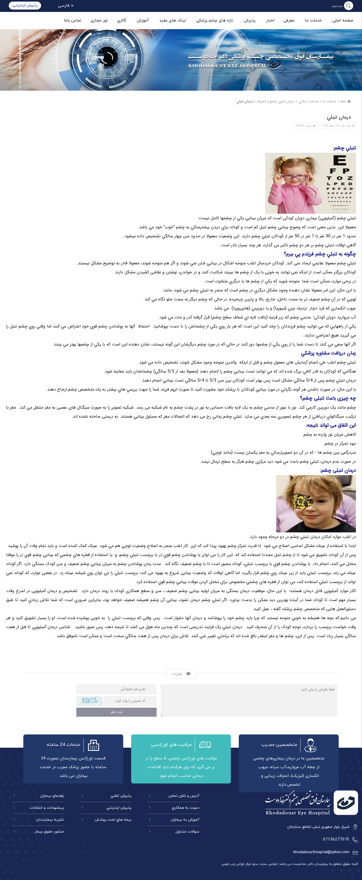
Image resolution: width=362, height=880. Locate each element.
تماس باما (72, 20)
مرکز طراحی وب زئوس (236, 864)
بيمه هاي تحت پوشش (113, 819)
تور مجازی (99, 20)
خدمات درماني (309, 101)
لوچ (353, 299)
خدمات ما (313, 20)
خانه (343, 101)
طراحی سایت (267, 864)
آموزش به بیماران (185, 819)
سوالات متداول (187, 831)
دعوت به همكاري (185, 807)
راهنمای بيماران (52, 795)
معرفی (289, 20)
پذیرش (249, 20)
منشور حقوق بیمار (49, 831)
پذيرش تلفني (121, 795)
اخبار (270, 20)
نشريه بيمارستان (50, 819)
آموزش (143, 20)
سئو (254, 864)
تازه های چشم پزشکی (214, 20)
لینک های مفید (172, 20)
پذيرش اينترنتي (118, 807)
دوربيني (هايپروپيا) (248, 308)
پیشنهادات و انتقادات (46, 807)
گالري (121, 20)
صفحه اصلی (343, 20)
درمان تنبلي (244, 101)
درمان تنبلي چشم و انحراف (276, 101)
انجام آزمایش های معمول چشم (291, 362)
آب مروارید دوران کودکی (335, 317)
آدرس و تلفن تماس (183, 795)
